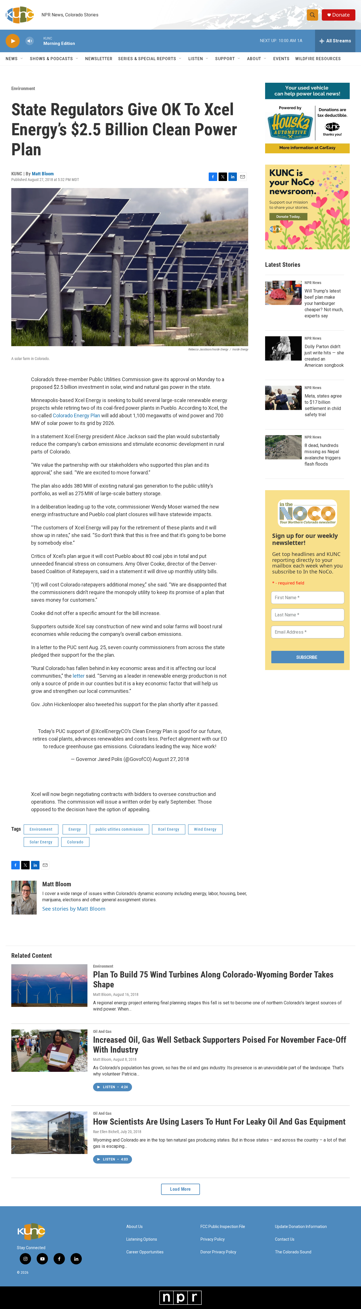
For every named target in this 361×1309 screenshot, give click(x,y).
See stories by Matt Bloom (73, 908)
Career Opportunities (145, 1252)
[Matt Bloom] (24, 898)
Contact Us (284, 1239)
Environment (23, 88)
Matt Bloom (43, 173)
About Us (134, 1227)
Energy (75, 829)
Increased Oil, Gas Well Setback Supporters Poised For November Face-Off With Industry (219, 1045)
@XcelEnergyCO (109, 731)
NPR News (313, 282)
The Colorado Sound (293, 1252)
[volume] (29, 41)
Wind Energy (205, 829)
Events (281, 58)
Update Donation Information (301, 1227)
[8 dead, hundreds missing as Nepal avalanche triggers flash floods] (283, 447)
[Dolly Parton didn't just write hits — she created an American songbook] (283, 348)
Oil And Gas (102, 1031)
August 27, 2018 (171, 759)
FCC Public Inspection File (223, 1227)
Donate (341, 15)
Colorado (75, 842)
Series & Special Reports (147, 58)
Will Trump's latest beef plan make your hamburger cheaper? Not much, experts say (324, 303)
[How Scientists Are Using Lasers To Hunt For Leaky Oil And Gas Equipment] (49, 1132)
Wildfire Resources (318, 58)
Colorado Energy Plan (77, 415)
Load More (180, 1189)
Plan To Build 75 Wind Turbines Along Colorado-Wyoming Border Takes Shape (213, 979)
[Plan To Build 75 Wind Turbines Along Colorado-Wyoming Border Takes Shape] (49, 985)
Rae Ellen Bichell (106, 1131)
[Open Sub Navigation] (22, 58)
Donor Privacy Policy (218, 1252)
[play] (12, 41)
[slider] (38, 41)
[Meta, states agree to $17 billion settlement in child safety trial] (283, 398)
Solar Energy (41, 842)
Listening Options (141, 1239)
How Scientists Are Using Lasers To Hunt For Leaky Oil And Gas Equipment (219, 1122)
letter (79, 676)
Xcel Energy (168, 829)
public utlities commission (119, 829)
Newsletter (99, 58)
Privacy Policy (213, 1239)
